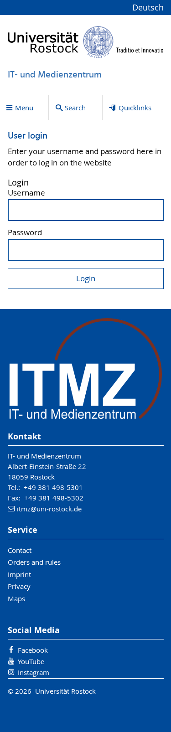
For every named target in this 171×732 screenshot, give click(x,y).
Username (26, 193)
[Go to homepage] (86, 42)
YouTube (31, 661)
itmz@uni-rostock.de (49, 508)
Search (75, 107)
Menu (24, 107)
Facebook (33, 650)
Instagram (33, 672)
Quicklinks (135, 107)
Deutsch (148, 7)
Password (25, 233)
